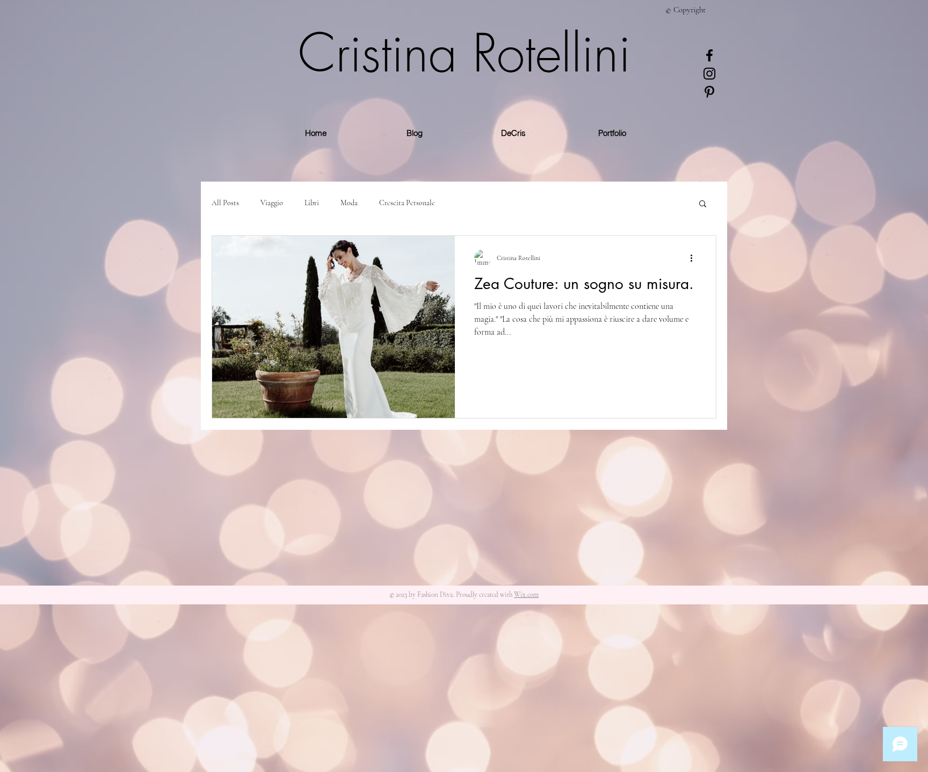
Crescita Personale (407, 202)
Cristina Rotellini (464, 53)
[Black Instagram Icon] (709, 74)
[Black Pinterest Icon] (709, 92)
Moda (349, 202)
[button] (703, 204)
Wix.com (526, 594)
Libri (312, 202)
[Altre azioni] (694, 257)
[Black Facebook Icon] (709, 55)
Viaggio (271, 202)
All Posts (225, 202)
